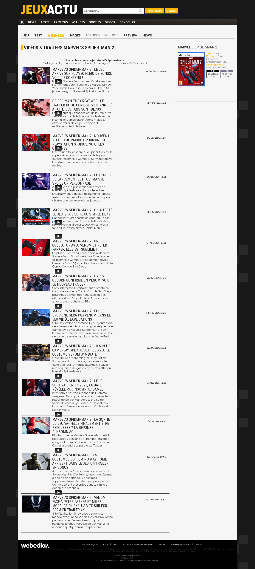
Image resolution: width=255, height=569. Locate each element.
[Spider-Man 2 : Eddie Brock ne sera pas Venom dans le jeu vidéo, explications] (35, 318)
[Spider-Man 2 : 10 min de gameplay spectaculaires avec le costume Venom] (35, 353)
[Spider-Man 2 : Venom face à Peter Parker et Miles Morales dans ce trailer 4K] (35, 504)
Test (38, 35)
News (32, 22)
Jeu (26, 35)
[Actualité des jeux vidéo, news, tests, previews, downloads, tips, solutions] (22, 22)
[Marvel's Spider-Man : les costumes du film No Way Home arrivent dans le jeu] (35, 462)
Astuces (78, 22)
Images (75, 35)
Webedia (138, 556)
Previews (61, 22)
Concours (127, 22)
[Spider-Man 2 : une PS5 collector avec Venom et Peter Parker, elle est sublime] (35, 248)
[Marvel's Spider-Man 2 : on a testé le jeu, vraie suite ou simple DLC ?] (35, 217)
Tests (45, 22)
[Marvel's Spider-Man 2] (191, 86)
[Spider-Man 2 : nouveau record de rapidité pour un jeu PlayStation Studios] (35, 143)
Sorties (95, 22)
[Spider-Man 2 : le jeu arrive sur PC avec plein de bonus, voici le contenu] (35, 76)
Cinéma (171, 10)
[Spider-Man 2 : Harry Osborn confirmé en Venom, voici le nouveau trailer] (35, 283)
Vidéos (110, 22)
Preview (130, 35)
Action (216, 53)
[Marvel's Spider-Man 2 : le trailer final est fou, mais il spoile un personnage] (35, 182)
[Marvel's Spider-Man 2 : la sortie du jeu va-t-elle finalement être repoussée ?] (35, 426)
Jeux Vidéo (154, 10)
